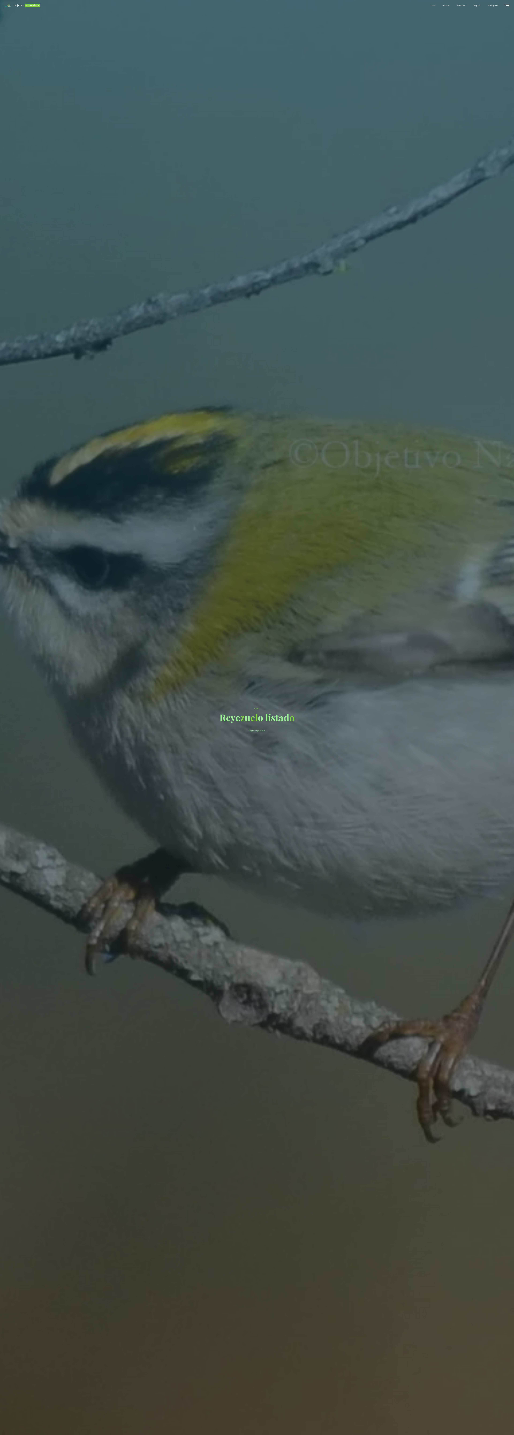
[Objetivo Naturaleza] (8, 5)
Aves (256, 708)
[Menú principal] (506, 5)
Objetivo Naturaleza (26, 5)
